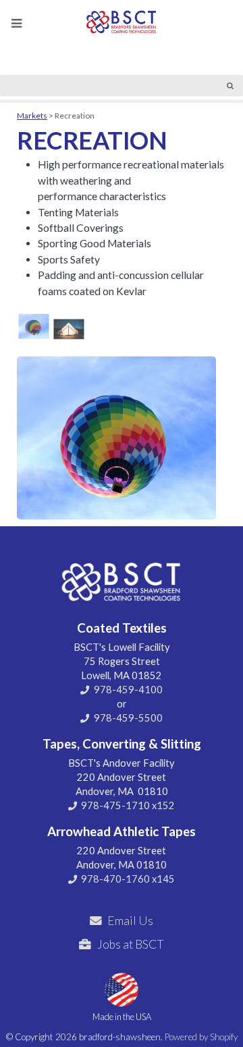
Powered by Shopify (201, 1037)
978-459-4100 (128, 689)
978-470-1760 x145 (128, 879)
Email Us (130, 921)
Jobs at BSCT (130, 944)
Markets (32, 115)
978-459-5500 (128, 718)
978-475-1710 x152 (128, 805)
